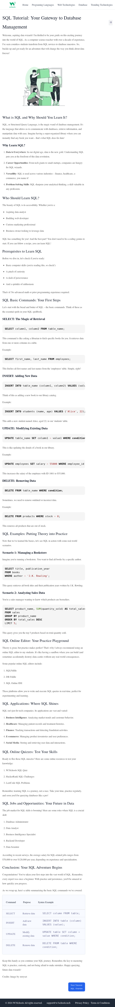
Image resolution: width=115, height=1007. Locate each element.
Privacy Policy (82, 1002)
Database (83, 4)
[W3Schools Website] (12, 5)
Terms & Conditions (100, 1002)
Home (25, 4)
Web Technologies (66, 4)
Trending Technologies (102, 4)
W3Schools (18, 1002)
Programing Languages (43, 4)
